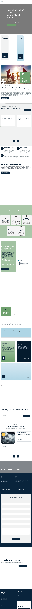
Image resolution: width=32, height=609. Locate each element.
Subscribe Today (22, 565)
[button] (14, 141)
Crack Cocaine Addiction (8, 442)
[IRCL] (2, 2)
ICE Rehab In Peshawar (7, 118)
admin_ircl (4, 442)
